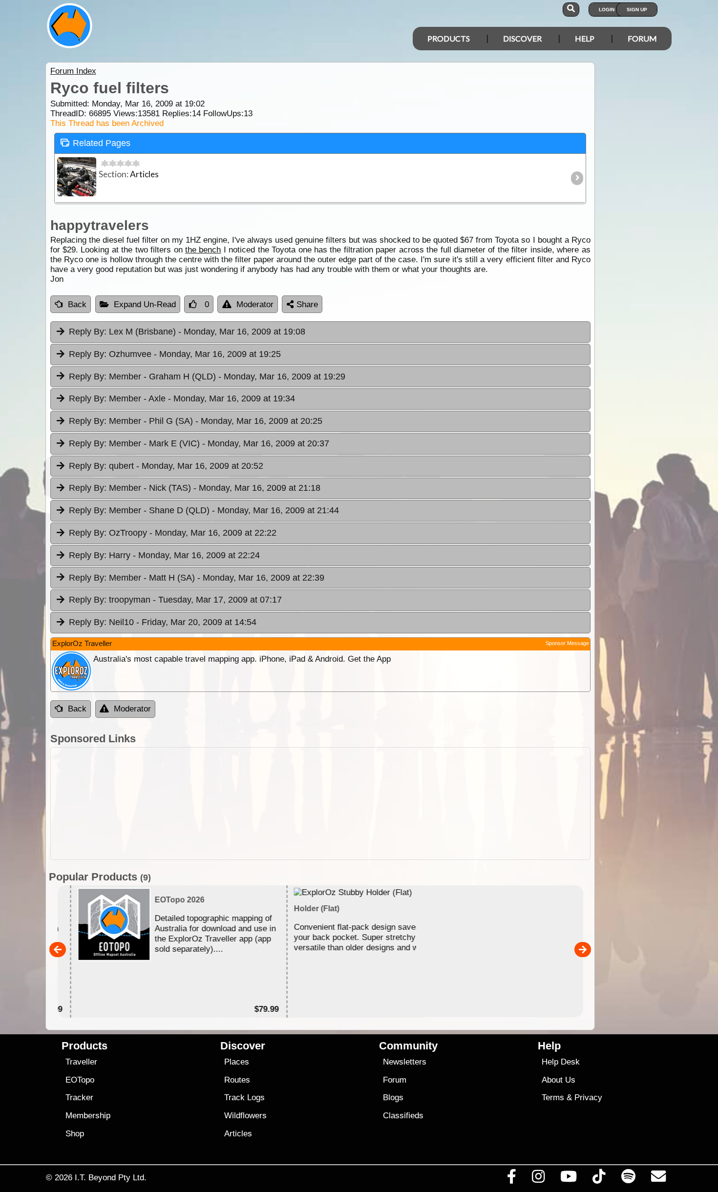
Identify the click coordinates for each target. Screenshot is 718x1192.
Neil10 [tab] (162, 622)
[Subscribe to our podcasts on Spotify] (628, 1179)
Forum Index (73, 71)
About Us (558, 1080)
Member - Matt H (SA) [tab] (196, 578)
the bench (203, 249)
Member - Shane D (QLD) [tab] (204, 510)
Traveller (81, 1062)
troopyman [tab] (175, 600)
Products (448, 38)
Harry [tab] (164, 555)
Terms (553, 1097)
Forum (642, 38)
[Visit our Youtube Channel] (569, 1179)
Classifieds (403, 1115)
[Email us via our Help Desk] (658, 1179)
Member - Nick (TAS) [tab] (194, 488)
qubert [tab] (166, 466)
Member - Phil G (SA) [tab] (195, 421)
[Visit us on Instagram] (538, 1179)
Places (236, 1062)
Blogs (393, 1097)
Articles (238, 1133)
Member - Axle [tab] (182, 398)
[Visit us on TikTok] (599, 1179)
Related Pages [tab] (101, 143)
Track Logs (244, 1097)
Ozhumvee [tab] (175, 354)
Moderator (255, 304)
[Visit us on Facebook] (511, 1179)
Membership (87, 1115)
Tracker (79, 1097)
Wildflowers (245, 1115)
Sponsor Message (567, 643)
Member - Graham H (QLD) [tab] (207, 376)
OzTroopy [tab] (172, 533)
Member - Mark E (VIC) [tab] (199, 443)
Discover (522, 38)
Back (77, 304)
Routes (237, 1080)
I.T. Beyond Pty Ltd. (111, 1177)
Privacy (588, 1097)
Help (584, 38)
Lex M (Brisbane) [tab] (187, 331)
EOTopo (79, 1080)
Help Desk (561, 1062)
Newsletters (404, 1062)
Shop (74, 1133)
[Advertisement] (320, 803)
